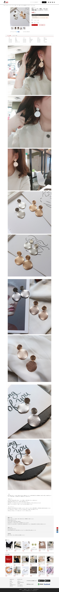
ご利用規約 (18, 583)
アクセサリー (7, 5)
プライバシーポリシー (20, 584)
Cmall (4, 5)
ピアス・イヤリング (11, 5)
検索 (44, 2)
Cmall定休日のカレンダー (13, 584)
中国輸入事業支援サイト (36, 589)
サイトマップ (11, 582)
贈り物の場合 (10, 39)
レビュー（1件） (15, 35)
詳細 (46, 17)
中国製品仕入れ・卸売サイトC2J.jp (28, 589)
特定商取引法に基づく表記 (20, 582)
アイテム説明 (9, 35)
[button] (5, 545)
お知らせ (11, 583)
